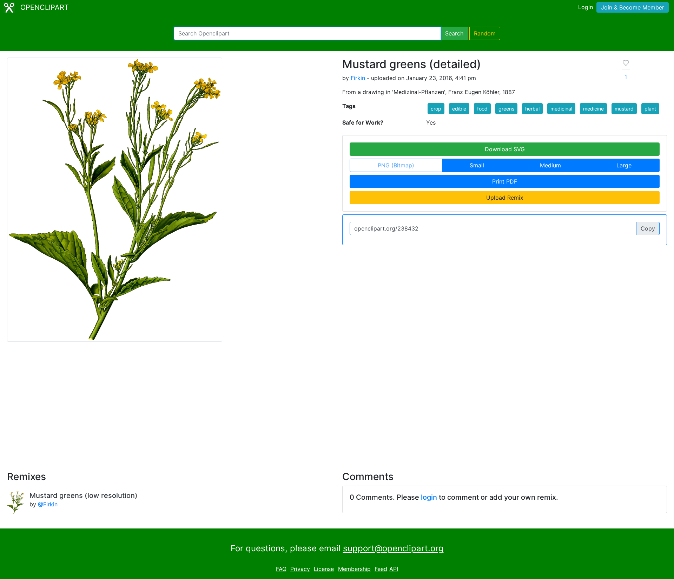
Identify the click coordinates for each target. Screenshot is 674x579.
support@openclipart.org (393, 548)
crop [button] (436, 109)
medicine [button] (593, 109)
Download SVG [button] (505, 149)
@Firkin (48, 504)
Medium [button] (550, 165)
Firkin (358, 77)
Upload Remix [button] (504, 197)
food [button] (482, 109)
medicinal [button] (561, 109)
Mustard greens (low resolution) (83, 495)
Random (485, 33)
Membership (354, 569)
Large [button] (624, 165)
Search (454, 33)
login (429, 497)
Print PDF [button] (504, 181)
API (393, 569)
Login (585, 7)
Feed (381, 569)
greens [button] (506, 109)
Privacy (300, 569)
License (324, 569)
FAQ (281, 569)
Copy (648, 228)
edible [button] (459, 109)
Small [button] (477, 165)
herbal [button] (532, 109)
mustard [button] (624, 109)
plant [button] (650, 109)
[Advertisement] (337, 402)
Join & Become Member (632, 7)
